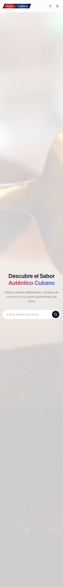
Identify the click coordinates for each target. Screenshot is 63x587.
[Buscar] (55, 314)
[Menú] (57, 6)
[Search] (50, 6)
